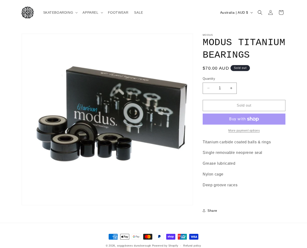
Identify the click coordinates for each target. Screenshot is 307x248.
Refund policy (192, 245)
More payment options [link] (244, 130)
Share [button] (212, 210)
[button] (60, 12)
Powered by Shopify (165, 245)
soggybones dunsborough (134, 245)
